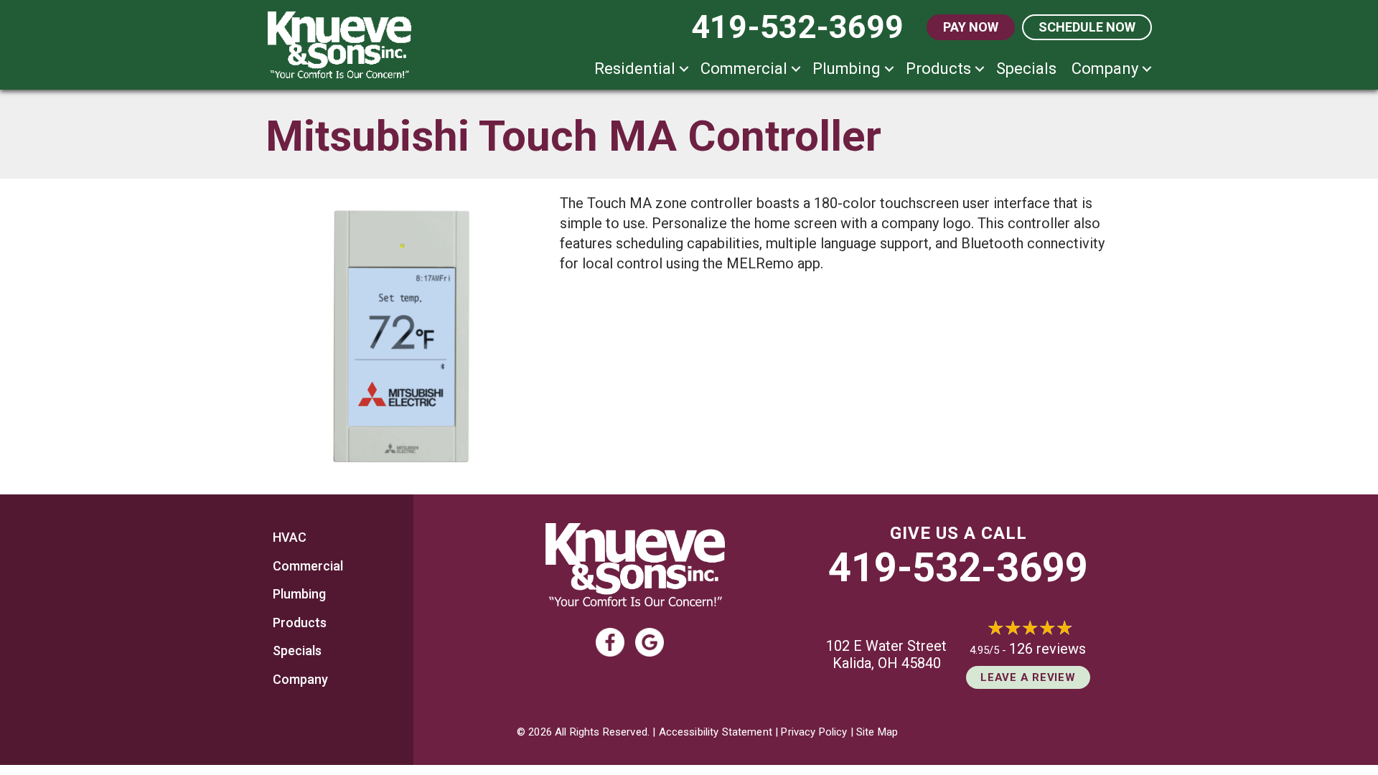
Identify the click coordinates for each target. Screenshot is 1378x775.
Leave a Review (1028, 677)
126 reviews (1047, 648)
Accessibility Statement (715, 731)
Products (938, 69)
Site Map (877, 731)
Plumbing (846, 69)
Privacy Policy (814, 731)
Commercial (743, 69)
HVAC (289, 537)
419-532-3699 (958, 567)
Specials (1026, 69)
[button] (684, 68)
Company (1105, 69)
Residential (634, 69)
